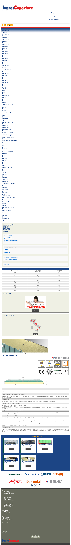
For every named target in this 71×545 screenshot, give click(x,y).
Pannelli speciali (7, 105)
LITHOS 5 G (5, 124)
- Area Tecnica (6, 264)
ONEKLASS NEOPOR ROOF (8, 137)
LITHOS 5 (5, 120)
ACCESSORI (6, 507)
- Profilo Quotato (6, 226)
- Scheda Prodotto (6, 228)
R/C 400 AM (5, 191)
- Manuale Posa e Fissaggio (9, 241)
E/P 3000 (5, 153)
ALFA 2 (4, 92)
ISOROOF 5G (5, 58)
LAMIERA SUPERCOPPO (8, 167)
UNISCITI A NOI (7, 492)
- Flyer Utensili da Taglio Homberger (11, 257)
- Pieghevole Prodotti (8, 235)
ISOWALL (5, 97)
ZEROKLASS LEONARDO (8, 132)
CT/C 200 (5, 155)
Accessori (5, 201)
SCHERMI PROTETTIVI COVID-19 (9, 199)
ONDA (4, 102)
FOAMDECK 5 (6, 60)
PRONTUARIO (5, 518)
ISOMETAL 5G (6, 44)
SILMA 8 (5, 172)
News (4, 532)
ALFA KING (5, 148)
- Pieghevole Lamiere (8, 237)
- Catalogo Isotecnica (7, 231)
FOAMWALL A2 (6, 95)
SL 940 (4, 162)
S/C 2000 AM (5, 189)
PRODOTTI (51, 15)
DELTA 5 (5, 41)
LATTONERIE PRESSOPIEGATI (9, 207)
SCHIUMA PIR (6, 513)
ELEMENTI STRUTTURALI (8, 505)
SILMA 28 (5, 174)
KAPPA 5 (5, 55)
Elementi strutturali (8, 183)
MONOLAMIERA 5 (6, 56)
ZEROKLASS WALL (7, 129)
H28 (4, 163)
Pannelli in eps (7, 135)
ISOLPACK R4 (6, 37)
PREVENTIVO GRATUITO (54, 19)
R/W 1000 (5, 156)
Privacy (5, 531)
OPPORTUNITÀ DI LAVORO (9, 493)
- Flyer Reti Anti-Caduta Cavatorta (10, 259)
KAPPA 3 (5, 48)
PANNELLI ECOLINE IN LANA (9, 500)
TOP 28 (4, 67)
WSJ (4, 145)
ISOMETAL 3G (6, 36)
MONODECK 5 (6, 77)
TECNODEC (5, 192)
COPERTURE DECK (7, 497)
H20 (4, 165)
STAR (4, 99)
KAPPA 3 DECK (6, 71)
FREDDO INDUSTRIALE (8, 503)
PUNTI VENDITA (52, 13)
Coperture (5, 30)
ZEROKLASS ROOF (7, 130)
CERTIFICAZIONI (52, 18)
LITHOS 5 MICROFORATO (8, 122)
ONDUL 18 (5, 179)
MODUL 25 (5, 181)
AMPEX (4, 185)
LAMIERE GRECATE (7, 504)
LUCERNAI (5, 205)
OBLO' (4, 203)
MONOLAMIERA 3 (6, 49)
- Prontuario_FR (7, 252)
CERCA (35, 334)
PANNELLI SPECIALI (7, 499)
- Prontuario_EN (7, 250)
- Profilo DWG (5, 227)
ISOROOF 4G (5, 53)
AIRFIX (4, 107)
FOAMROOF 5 (6, 46)
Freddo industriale (8, 143)
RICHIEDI (35, 310)
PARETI (12, 28)
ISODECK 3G (5, 80)
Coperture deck (7, 69)
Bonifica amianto (7, 213)
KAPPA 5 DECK (6, 73)
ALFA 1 (4, 90)
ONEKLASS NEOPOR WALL (8, 139)
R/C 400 (5, 160)
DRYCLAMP (5, 108)
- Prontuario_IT (7, 249)
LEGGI (11, 449)
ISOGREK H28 (6, 65)
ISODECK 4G (5, 82)
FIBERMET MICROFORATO (8, 117)
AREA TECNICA (52, 21)
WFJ (4, 147)
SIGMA (4, 85)
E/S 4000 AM (5, 187)
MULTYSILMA (6, 176)
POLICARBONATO (7, 506)
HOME (50, 12)
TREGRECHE (6, 34)
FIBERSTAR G (6, 127)
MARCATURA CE (7, 512)
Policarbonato (6, 195)
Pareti (4, 88)
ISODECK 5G (5, 84)
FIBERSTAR (5, 118)
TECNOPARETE (18, 28)
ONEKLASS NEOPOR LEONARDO (10, 140)
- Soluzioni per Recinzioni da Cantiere (11, 240)
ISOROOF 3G (5, 51)
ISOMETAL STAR (6, 100)
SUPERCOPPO (6, 62)
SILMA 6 (5, 170)
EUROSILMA (5, 177)
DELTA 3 (5, 32)
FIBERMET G (5, 125)
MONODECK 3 (6, 75)
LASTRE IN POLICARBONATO (9, 197)
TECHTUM (5, 110)
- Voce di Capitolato (6, 229)
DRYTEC (5, 169)
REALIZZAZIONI (52, 16)
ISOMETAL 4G (6, 39)
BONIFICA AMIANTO (7, 509)
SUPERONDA (6, 63)
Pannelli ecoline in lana (10, 113)
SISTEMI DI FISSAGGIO (7, 210)
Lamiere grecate (7, 151)
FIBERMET (5, 115)
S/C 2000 (5, 158)
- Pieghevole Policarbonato (9, 238)
